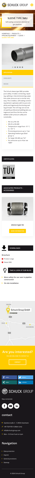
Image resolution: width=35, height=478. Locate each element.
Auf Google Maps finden (17, 323)
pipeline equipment (9, 36)
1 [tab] (12, 67)
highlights (7, 78)
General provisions (10, 459)
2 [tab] (15, 67)
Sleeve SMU (8, 262)
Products (15, 34)
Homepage (6, 34)
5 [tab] (22, 67)
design (6, 84)
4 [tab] (20, 67)
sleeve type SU (17, 225)
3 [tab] (17, 67)
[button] (9, 377)
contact (17, 362)
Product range (9, 259)
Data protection (9, 451)
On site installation (11, 283)
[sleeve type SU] (17, 198)
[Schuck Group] (15, 5)
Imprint (6, 455)
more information (17, 231)
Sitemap (6, 462)
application (8, 72)
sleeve (20, 36)
